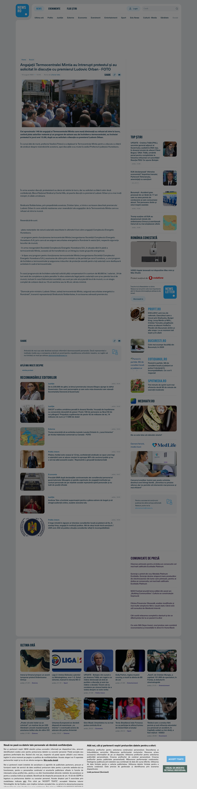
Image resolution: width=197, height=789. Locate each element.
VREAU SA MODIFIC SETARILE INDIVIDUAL (175, 768)
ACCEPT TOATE (176, 759)
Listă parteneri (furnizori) (98, 772)
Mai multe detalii (51, 760)
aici (24, 781)
